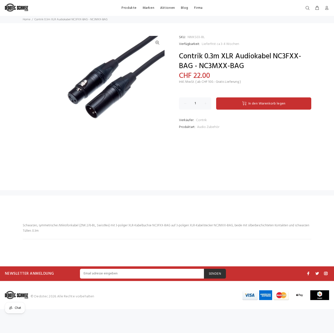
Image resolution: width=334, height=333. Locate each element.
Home (26, 19)
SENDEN (215, 274)
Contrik (201, 120)
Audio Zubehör (208, 127)
